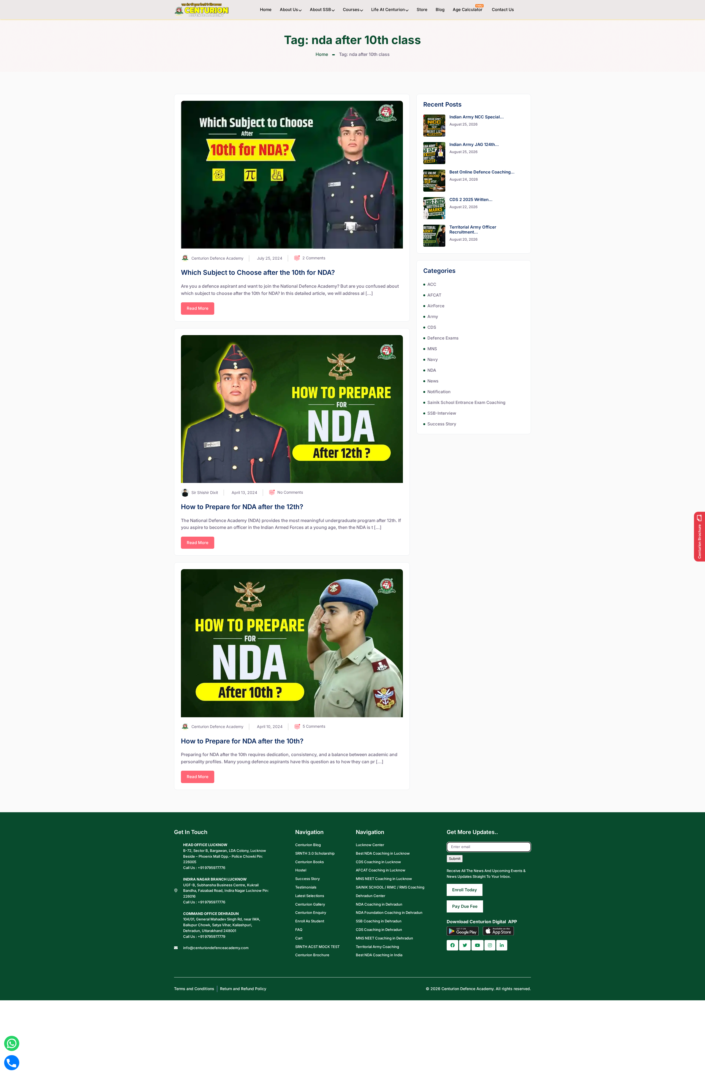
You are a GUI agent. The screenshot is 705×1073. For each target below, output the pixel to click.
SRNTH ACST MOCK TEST (317, 946)
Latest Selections (309, 895)
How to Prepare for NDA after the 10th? (242, 741)
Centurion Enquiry (310, 912)
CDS (431, 327)
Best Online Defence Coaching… (481, 172)
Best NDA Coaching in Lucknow (383, 853)
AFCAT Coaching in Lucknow (380, 870)
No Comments (290, 492)
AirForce (435, 305)
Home (266, 9)
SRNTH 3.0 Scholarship (315, 853)
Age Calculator (468, 9)
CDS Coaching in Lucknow (378, 861)
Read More (197, 308)
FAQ (298, 929)
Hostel (300, 870)
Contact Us (503, 9)
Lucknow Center (370, 845)
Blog (440, 9)
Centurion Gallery (310, 904)
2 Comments (313, 258)
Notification (439, 391)
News (432, 381)
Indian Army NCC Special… (476, 116)
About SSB (320, 9)
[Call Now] (12, 1063)
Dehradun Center (370, 895)
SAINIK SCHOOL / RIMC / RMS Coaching (390, 887)
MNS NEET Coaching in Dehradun (384, 938)
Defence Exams (443, 338)
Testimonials (305, 887)
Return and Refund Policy (243, 988)
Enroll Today (464, 889)
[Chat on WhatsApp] (11, 1043)
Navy (432, 359)
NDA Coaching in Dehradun (379, 904)
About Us (289, 9)
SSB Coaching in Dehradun (379, 921)
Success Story (441, 424)
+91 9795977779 (211, 936)
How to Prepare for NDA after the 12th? (242, 507)
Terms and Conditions (194, 988)
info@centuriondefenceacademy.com (216, 947)
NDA (431, 370)
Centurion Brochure (312, 955)
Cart (298, 938)
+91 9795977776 (211, 867)
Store (422, 9)
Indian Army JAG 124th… (474, 144)
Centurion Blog (308, 845)
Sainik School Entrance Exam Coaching (466, 402)
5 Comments (314, 726)
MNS (432, 348)
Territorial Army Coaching (377, 946)
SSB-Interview (441, 413)
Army (432, 316)
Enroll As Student (309, 921)
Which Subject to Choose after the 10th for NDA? (258, 272)
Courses (351, 9)
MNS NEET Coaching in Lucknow (384, 878)
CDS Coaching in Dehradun (379, 929)
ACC (431, 284)
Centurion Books (309, 861)
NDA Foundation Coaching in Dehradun (389, 912)
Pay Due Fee (465, 906)
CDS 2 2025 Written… (470, 199)
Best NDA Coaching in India (379, 955)
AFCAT (434, 295)
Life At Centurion (388, 9)
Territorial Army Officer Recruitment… (472, 229)
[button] (452, 945)
